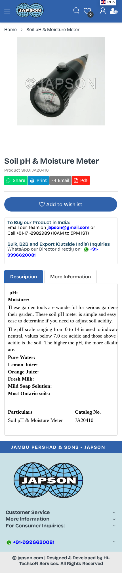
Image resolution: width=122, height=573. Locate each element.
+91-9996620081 (33, 542)
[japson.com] (30, 16)
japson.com (30, 557)
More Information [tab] (70, 277)
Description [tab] (23, 277)
